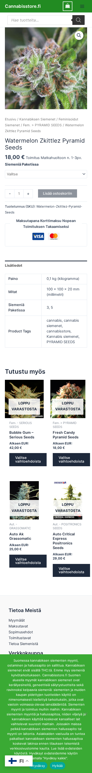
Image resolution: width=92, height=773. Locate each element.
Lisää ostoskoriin (57, 193)
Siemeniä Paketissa (22, 164)
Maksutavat (18, 626)
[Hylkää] (85, 713)
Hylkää (57, 766)
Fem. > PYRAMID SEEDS (42, 125)
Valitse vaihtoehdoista (28, 459)
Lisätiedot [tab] (13, 265)
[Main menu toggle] (82, 6)
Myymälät (17, 620)
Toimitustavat (20, 638)
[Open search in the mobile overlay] (46, 20)
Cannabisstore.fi (23, 6)
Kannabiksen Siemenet (37, 119)
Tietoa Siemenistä (23, 644)
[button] (79, 35)
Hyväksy (38, 766)
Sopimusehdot (21, 632)
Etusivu (10, 119)
